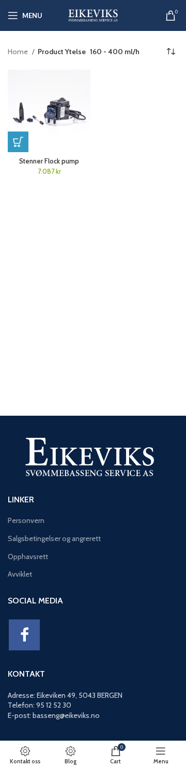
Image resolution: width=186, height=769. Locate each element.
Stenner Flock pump (49, 161)
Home (18, 51)
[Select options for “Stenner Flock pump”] (18, 142)
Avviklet (20, 574)
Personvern (26, 520)
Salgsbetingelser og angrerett (54, 538)
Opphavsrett (28, 556)
